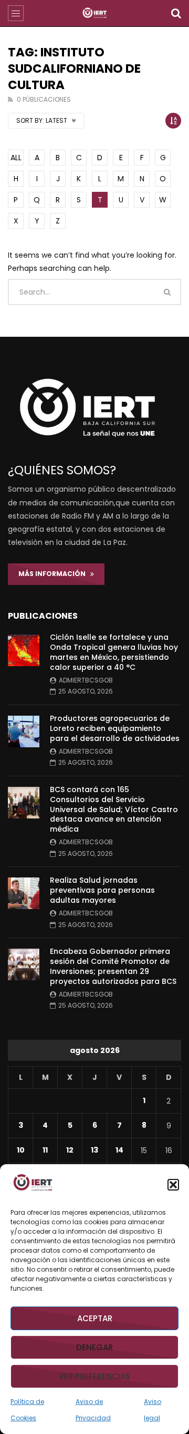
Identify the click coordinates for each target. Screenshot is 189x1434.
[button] (173, 1184)
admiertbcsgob (86, 680)
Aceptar (94, 1318)
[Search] (176, 13)
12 (70, 1150)
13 (94, 1150)
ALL (16, 157)
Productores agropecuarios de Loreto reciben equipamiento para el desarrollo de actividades (115, 728)
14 (119, 1150)
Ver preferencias (94, 1376)
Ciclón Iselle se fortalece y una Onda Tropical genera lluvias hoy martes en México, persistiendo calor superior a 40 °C (114, 652)
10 (21, 1150)
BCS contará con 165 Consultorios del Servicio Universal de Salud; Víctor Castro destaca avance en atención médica (114, 809)
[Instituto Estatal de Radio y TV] (95, 13)
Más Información (54, 573)
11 (45, 1150)
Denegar (94, 1347)
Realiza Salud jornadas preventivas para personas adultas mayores (102, 890)
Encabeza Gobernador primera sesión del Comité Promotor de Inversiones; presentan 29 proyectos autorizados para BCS (113, 966)
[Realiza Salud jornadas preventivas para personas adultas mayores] (23, 893)
